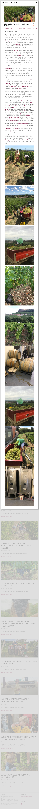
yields (6, 109)
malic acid (8, 132)
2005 (15, 28)
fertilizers (25, 86)
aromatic (26, 140)
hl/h (7, 119)
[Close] (36, 3)
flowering (13, 86)
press (31, 102)
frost (19, 55)
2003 (6, 28)
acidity (24, 106)
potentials (23, 101)
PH (13, 107)
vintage (7, 41)
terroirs (28, 115)
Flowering (8, 68)
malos (17, 128)
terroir (28, 114)
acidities (26, 135)
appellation (13, 120)
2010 (32, 28)
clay (9, 111)
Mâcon (16, 51)
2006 (19, 28)
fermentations (13, 106)
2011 (37, 28)
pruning (19, 88)
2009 (28, 28)
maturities (8, 83)
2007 (24, 28)
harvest (28, 80)
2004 (11, 28)
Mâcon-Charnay (14, 117)
